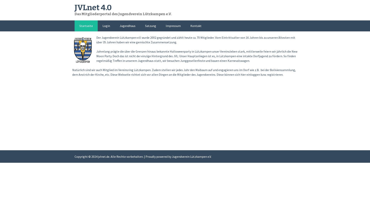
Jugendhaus (127, 26)
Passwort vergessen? (185, 142)
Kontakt (196, 26)
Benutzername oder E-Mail (161, 86)
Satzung (150, 26)
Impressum (173, 26)
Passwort (149, 103)
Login (106, 26)
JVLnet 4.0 (93, 7)
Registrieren (207, 131)
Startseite (86, 26)
